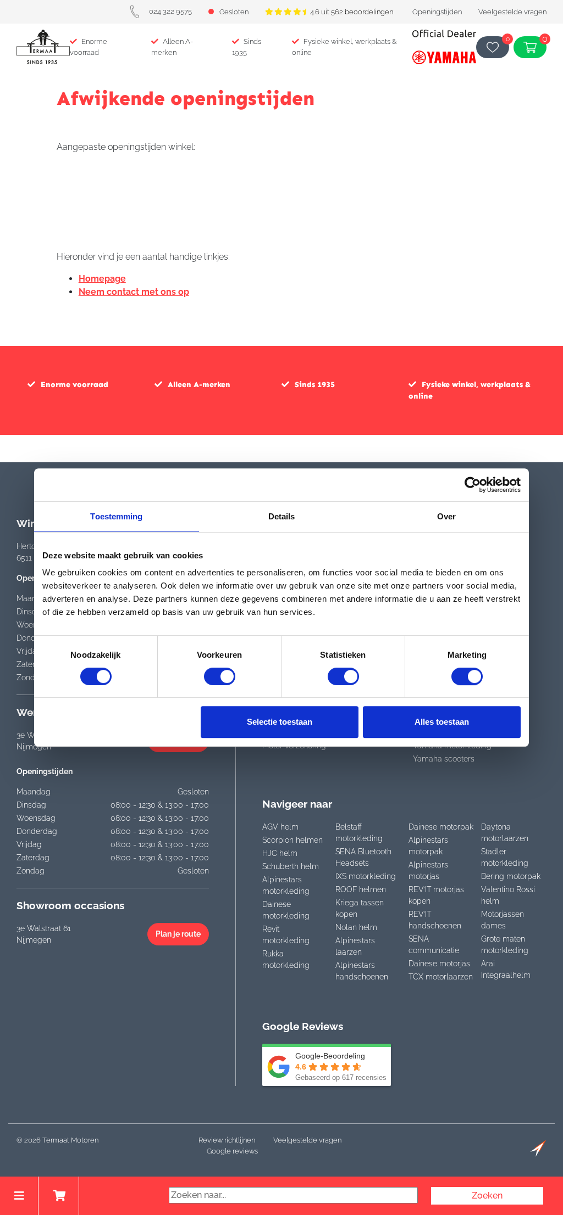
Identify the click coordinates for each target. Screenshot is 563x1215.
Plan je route (178, 934)
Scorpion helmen (292, 840)
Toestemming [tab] (116, 516)
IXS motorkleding (365, 876)
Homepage (102, 278)
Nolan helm (356, 927)
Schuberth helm (290, 866)
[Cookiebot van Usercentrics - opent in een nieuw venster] (472, 485)
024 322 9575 (170, 11)
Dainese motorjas (439, 963)
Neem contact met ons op (134, 292)
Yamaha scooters (443, 758)
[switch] (219, 676)
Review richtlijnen (226, 1140)
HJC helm (279, 853)
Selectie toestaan (279, 721)
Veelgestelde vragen (512, 12)
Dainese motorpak (441, 826)
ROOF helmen (360, 889)
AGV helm (280, 826)
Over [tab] (446, 516)
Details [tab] (281, 516)
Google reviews (232, 1151)
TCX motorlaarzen (441, 976)
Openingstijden (437, 12)
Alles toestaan (442, 721)
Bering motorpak (510, 876)
